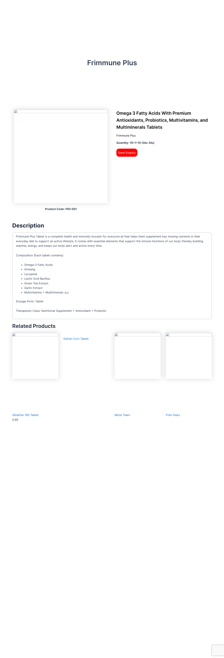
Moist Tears (122, 415)
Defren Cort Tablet (76, 338)
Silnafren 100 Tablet (25, 415)
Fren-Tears (173, 415)
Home (96, 72)
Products (107, 72)
